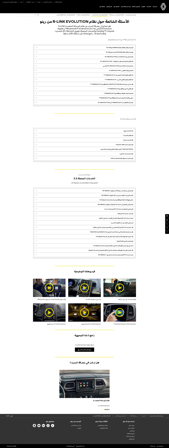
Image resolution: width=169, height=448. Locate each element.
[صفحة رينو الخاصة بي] (167, 228)
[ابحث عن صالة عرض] (167, 220)
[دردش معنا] (167, 232)
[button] (36, 14)
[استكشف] (84, 384)
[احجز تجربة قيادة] (167, 216)
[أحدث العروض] (167, 224)
